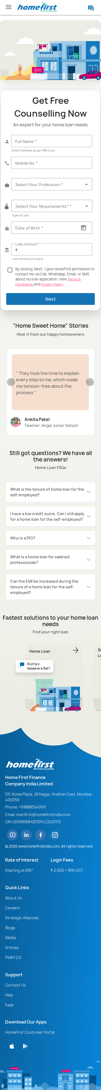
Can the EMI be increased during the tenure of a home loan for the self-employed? (44, 587)
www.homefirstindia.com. (39, 846)
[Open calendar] (83, 227)
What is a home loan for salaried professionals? (39, 559)
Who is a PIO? (22, 538)
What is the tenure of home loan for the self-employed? (47, 492)
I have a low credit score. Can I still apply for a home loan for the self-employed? (47, 516)
